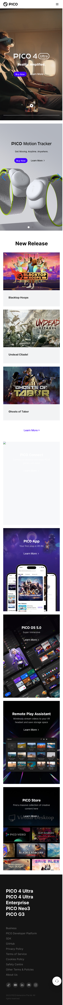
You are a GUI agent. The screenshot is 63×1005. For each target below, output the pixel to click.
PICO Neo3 (18, 908)
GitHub (10, 943)
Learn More (36, 74)
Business (11, 928)
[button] (4, 177)
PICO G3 (15, 914)
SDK (8, 938)
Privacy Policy (14, 948)
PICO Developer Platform (21, 933)
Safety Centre (14, 964)
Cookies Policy (15, 959)
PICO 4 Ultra (19, 891)
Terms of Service (16, 954)
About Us (11, 974)
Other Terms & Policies (20, 969)
